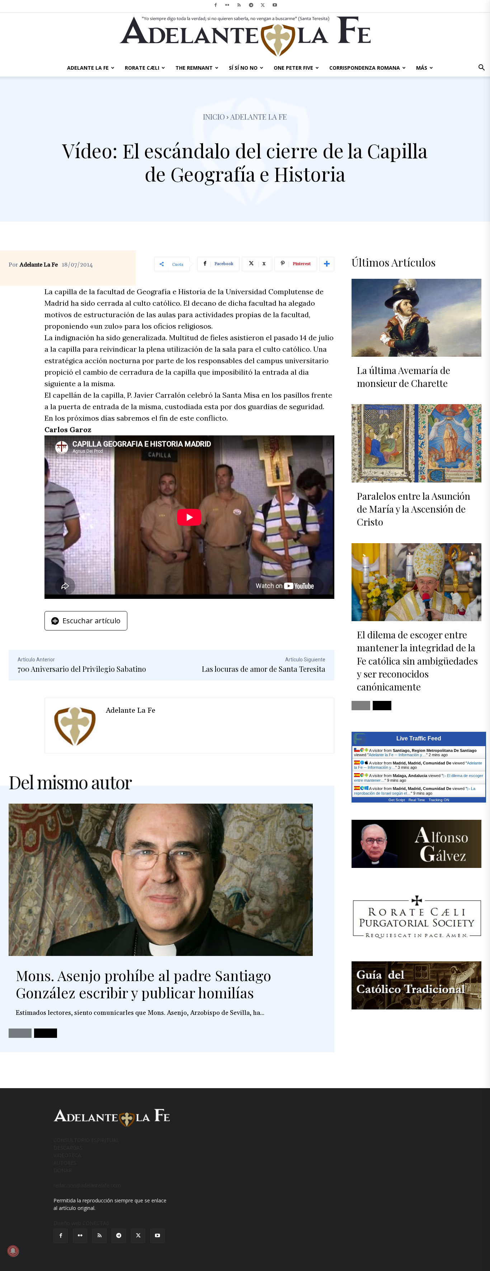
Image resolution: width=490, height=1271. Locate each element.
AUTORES (64, 1162)
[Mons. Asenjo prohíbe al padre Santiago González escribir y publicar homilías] (161, 880)
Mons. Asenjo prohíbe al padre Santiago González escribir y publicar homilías (143, 984)
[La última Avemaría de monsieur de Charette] (416, 318)
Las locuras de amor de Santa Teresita (263, 669)
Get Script (396, 800)
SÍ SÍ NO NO (243, 67)
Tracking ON (439, 800)
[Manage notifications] (13, 1251)
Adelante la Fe (258, 116)
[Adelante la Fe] (75, 725)
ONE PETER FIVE (293, 67)
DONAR (62, 1170)
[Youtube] (274, 5)
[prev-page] (20, 1033)
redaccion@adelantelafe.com (87, 1185)
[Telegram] (251, 5)
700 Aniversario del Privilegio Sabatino (82, 669)
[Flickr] (227, 5)
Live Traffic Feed (418, 738)
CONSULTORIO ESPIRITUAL (86, 1140)
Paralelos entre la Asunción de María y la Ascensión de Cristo (413, 509)
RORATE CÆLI (142, 67)
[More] (326, 264)
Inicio (214, 116)
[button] (481, 68)
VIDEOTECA (67, 1155)
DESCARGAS (68, 1147)
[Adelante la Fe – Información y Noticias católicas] (245, 36)
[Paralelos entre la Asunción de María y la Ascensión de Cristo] (416, 443)
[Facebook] (215, 5)
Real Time (417, 800)
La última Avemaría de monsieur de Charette (403, 376)
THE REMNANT (194, 67)
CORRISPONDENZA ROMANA (364, 67)
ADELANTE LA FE (88, 67)
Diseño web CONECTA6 (81, 1223)
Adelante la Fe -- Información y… (397, 755)
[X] (263, 5)
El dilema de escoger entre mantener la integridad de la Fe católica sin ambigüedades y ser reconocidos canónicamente (417, 660)
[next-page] (45, 1033)
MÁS (421, 67)
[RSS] (239, 5)
